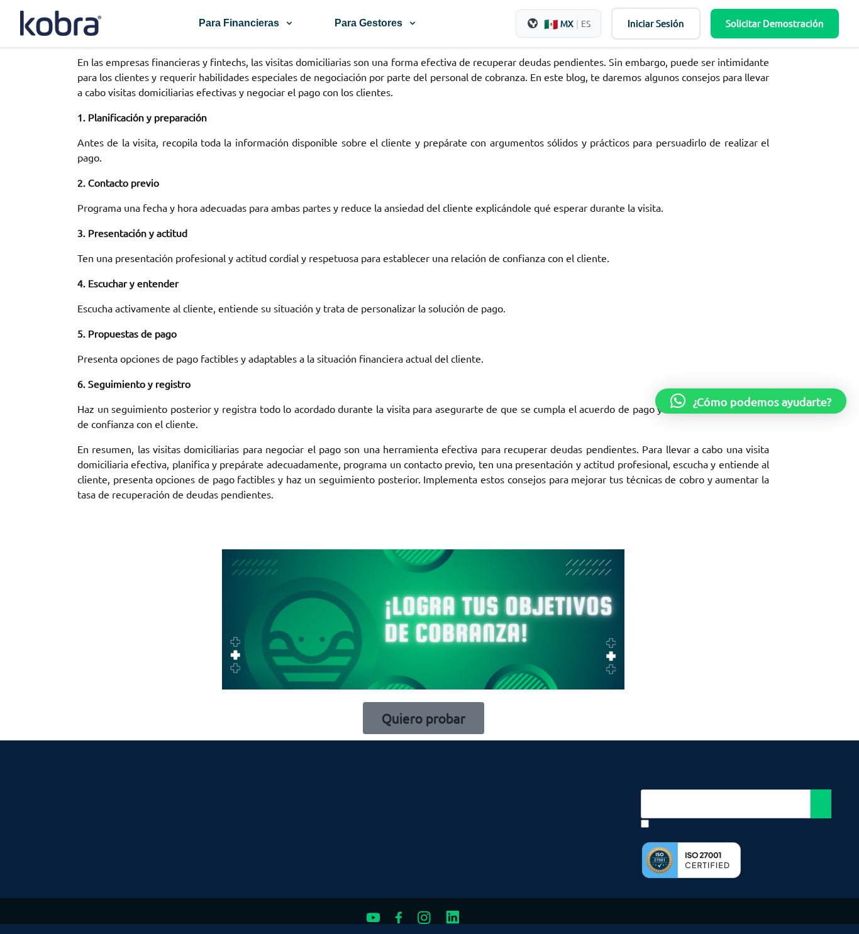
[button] (750, 401)
